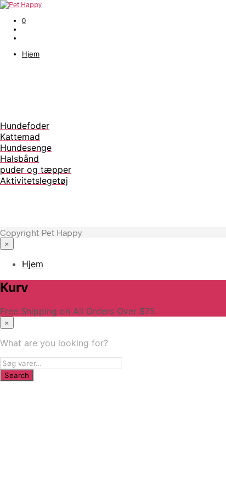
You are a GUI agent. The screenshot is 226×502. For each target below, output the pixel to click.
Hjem (30, 53)
